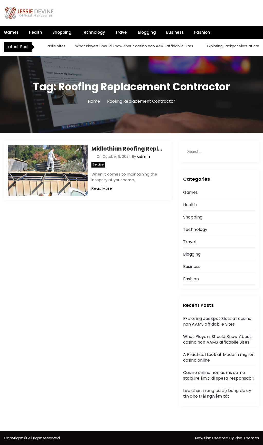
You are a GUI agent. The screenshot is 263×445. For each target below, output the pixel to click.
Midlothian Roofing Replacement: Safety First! (127, 148)
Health (35, 32)
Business (175, 32)
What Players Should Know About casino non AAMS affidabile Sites (128, 46)
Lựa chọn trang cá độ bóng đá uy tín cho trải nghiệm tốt (217, 393)
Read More (101, 188)
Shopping (61, 32)
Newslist (203, 438)
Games (11, 32)
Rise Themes (247, 438)
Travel (121, 32)
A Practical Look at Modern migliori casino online (219, 357)
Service (98, 164)
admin (143, 156)
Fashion (202, 32)
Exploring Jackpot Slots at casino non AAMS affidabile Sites (217, 321)
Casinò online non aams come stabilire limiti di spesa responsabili (219, 375)
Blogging (147, 32)
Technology (93, 32)
